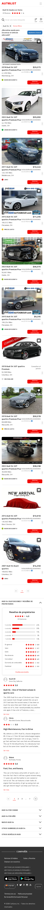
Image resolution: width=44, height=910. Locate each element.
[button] (35, 19)
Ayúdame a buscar (35, 32)
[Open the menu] (40, 4)
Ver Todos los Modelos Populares (17, 870)
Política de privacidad (25, 894)
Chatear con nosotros (12, 861)
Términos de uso (10, 894)
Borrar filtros (17, 26)
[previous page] (16, 591)
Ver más (6, 714)
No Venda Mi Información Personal (15, 897)
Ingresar (38, 886)
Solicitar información (35, 82)
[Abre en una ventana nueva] (11, 878)
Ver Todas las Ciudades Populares (17, 867)
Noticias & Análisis (11, 858)
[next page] (28, 591)
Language (11, 885)
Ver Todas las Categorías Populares (18, 873)
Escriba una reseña (22, 672)
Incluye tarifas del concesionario (31, 70)
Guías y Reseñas (29, 858)
